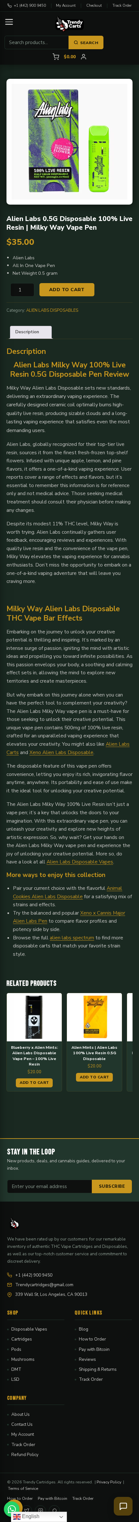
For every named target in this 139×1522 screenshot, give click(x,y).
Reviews (87, 1359)
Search (89, 42)
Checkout (94, 5)
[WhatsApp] (54, 1510)
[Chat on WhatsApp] (11, 1509)
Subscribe (112, 1186)
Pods (16, 1349)
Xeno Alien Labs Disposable (61, 752)
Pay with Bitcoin (94, 1349)
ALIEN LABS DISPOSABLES (52, 310)
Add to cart (67, 289)
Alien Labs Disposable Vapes (80, 861)
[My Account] (83, 56)
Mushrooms (23, 1359)
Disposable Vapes (29, 1329)
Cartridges (21, 1339)
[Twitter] (26, 1510)
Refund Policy (24, 1455)
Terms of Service (23, 1488)
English (30, 1516)
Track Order (122, 5)
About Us (20, 1414)
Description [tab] (27, 332)
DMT (16, 1369)
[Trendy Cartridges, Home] (69, 23)
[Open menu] (9, 21)
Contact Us (22, 1424)
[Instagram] (40, 1510)
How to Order (92, 1339)
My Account (66, 5)
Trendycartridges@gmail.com (44, 1285)
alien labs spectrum (72, 937)
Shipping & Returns (98, 1369)
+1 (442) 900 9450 (30, 5)
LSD (15, 1379)
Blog (83, 1329)
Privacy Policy (109, 1482)
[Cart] (55, 56)
